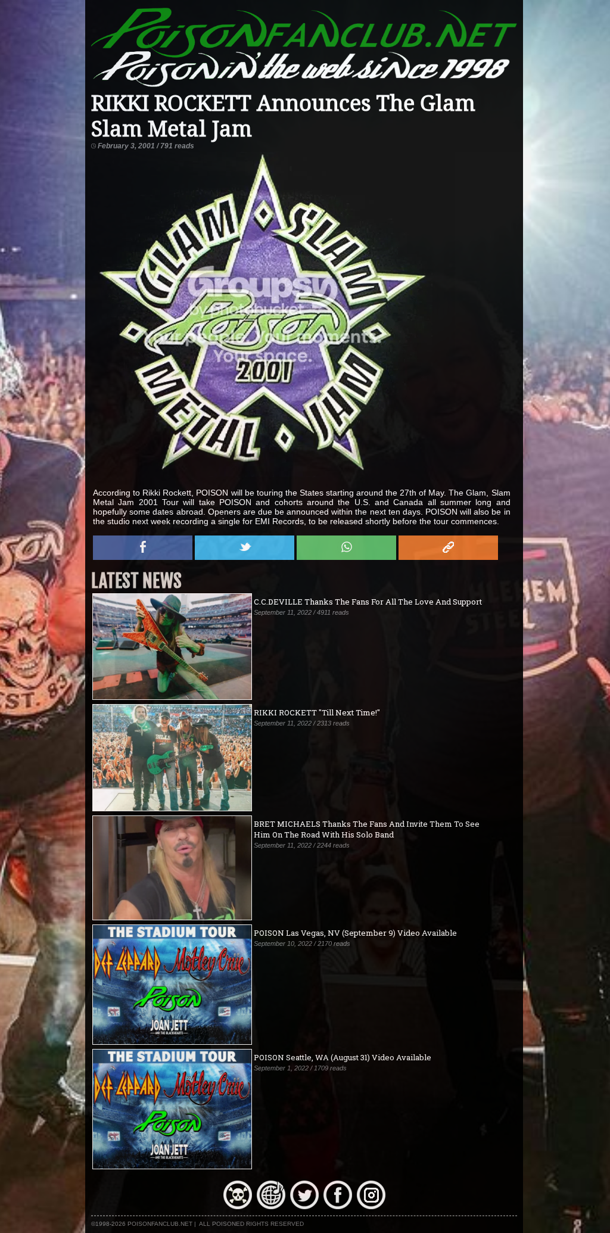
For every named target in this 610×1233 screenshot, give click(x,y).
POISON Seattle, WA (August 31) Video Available (342, 1057)
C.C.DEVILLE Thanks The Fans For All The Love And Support (368, 601)
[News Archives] (237, 1206)
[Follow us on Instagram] (371, 1206)
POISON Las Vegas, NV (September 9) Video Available (355, 932)
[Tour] (271, 1206)
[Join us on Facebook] (337, 1206)
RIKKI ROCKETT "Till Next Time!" (317, 712)
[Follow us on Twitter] (304, 1206)
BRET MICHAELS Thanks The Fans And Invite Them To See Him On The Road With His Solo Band (367, 829)
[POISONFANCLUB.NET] (304, 86)
